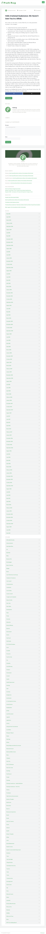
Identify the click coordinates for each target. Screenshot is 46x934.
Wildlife (8, 913)
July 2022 (8, 273)
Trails (7, 871)
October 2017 (9, 406)
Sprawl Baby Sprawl (10, 843)
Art (7, 549)
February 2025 (9, 223)
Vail (7, 887)
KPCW (7, 710)
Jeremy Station (9, 704)
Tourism (8, 868)
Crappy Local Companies (11, 596)
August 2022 (8, 270)
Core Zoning (8, 590)
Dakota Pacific (9, 600)
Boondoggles (9, 562)
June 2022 (8, 277)
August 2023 (8, 248)
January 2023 (9, 258)
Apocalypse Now (9, 546)
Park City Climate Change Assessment (12, 188)
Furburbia (8, 663)
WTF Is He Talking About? (11, 922)
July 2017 (8, 416)
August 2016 (8, 450)
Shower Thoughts (10, 834)
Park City (8, 761)
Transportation (9, 878)
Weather (8, 909)
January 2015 (9, 510)
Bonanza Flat (9, 558)
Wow (7, 919)
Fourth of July (9, 656)
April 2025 (8, 216)
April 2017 (8, 425)
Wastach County (9, 894)
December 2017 (9, 403)
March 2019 (8, 365)
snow (7, 840)
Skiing (7, 837)
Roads (7, 818)
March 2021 (8, 318)
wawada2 (8, 900)
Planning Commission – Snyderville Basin (14, 783)
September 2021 (9, 302)
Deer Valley (8, 606)
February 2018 (9, 397)
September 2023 (9, 245)
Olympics (8, 758)
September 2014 (9, 523)
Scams (7, 824)
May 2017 (8, 422)
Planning (8, 780)
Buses (7, 571)
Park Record (8, 773)
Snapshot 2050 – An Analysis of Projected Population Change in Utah (19, 191)
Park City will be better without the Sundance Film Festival (21, 173)
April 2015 (8, 501)
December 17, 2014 (22, 10)
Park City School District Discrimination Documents (21, 183)
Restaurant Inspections (11, 811)
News (7, 754)
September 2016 (9, 447)
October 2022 (9, 264)
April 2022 (8, 283)
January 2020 (9, 352)
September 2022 (9, 267)
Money (7, 742)
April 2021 (8, 314)
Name (6, 136)
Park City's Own (9, 767)
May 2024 (8, 235)
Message (7, 125)
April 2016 (8, 463)
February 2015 (9, 507)
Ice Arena (8, 691)
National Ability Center (11, 751)
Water (7, 897)
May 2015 (8, 498)
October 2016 (9, 444)
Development (9, 609)
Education (8, 622)
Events (7, 634)
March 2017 (8, 428)
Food (7, 647)
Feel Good (8, 637)
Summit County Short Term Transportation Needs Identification (18, 190)
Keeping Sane (9, 707)
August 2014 (8, 526)
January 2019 (9, 371)
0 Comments (38, 10)
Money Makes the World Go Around (13, 745)
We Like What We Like (10, 903)
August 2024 (8, 229)
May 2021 (8, 311)
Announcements (9, 543)
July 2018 (8, 384)
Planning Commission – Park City (13, 786)
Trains (7, 875)
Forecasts (8, 653)
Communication (9, 584)
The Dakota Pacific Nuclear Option (12, 202)
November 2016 (9, 441)
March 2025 (8, 220)
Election (8, 628)
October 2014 (9, 520)
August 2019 (8, 362)
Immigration (8, 694)
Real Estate (8, 802)
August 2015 (8, 488)
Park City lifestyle (10, 764)
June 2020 (8, 340)
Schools (8, 827)
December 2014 (9, 514)
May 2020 (8, 343)
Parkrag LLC (42, 932)
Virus (7, 890)
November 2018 (9, 375)
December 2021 (9, 292)
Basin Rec (8, 552)
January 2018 (9, 400)
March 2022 (8, 286)
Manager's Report (10, 732)
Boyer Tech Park (9, 565)
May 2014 (8, 533)
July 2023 (8, 251)
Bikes (7, 555)
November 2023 (9, 242)
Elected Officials (9, 625)
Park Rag (8, 770)
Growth (8, 675)
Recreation (8, 805)
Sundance (8, 852)
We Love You (9, 906)
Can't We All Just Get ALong (12, 574)
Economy (14, 10)
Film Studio (8, 641)
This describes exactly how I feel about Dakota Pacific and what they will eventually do (22, 204)
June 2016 (8, 457)
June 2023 (8, 254)
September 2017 (9, 409)
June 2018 (8, 387)
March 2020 (8, 349)
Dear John (8, 603)
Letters (7, 723)
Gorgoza (8, 669)
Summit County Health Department (13, 849)
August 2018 (8, 381)
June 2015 (8, 495)
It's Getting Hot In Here (11, 701)
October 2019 (9, 359)
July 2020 (8, 337)
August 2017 (8, 412)
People (7, 777)
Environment (9, 631)
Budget (7, 568)
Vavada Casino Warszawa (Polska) (12, 197)
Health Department (10, 682)
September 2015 (9, 485)
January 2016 (9, 473)
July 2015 (8, 492)
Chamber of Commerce (11, 577)
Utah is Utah (8, 884)
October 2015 (9, 482)
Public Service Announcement (12, 796)
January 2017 (9, 435)
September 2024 (9, 226)
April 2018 (8, 390)
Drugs (7, 615)
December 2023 (9, 239)
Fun (7, 660)
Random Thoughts (10, 799)
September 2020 (9, 330)
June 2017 (8, 419)
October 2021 (9, 299)
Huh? (7, 688)
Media (7, 736)
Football (8, 650)
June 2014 (8, 529)
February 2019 (9, 368)
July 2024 (8, 232)
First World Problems (10, 644)
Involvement (8, 698)
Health (7, 679)
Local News (8, 729)
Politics (8, 789)
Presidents (8, 792)
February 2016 (9, 469)
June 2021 (8, 308)
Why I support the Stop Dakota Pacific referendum (15, 207)
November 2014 (9, 517)
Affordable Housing (10, 539)
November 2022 (9, 261)
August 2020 (8, 333)
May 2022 (8, 280)
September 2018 (9, 378)
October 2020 (9, 327)
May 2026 (8, 213)
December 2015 (9, 476)
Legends (8, 717)
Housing (8, 685)
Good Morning (9, 666)
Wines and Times (9, 916)
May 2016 (8, 460)
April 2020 (8, 346)
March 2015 (8, 504)
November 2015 (9, 479)
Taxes (7, 856)
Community (8, 587)
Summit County (9, 846)
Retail (7, 815)
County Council (9, 593)
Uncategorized (9, 881)
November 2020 (9, 324)
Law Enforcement (9, 713)
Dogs (7, 612)
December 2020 (9, 321)
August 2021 (8, 305)
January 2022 (9, 289)
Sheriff (7, 830)
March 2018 (8, 393)
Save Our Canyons (10, 821)
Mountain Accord (9, 748)
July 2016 (8, 454)
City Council (8, 581)
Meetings (8, 739)
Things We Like (9, 862)
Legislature (8, 720)
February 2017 (9, 431)
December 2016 (9, 438)
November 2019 (9, 356)
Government (9, 672)
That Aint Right (9, 859)
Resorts (8, 808)
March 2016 (8, 466)
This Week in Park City (11, 865)
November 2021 (9, 295)
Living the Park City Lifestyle (12, 726)
